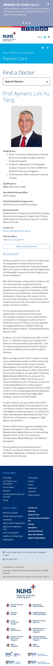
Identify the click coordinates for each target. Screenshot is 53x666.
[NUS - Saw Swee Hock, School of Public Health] (39, 662)
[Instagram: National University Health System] (37, 29)
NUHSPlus (32, 491)
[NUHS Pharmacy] (39, 646)
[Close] (48, 4)
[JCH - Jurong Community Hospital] (17, 622)
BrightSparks (8, 539)
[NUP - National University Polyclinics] (39, 622)
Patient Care (15, 53)
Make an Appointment (26, 246)
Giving (5, 500)
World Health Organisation (14, 523)
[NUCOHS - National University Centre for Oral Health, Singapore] (39, 638)
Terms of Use (33, 514)
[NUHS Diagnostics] (17, 646)
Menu (40, 37)
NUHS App (7, 478)
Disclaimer (32, 527)
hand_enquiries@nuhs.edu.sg (16, 231)
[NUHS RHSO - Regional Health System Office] (17, 654)
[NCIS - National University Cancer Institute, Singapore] (39, 630)
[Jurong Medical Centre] (17, 630)
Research (7, 491)
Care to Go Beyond (10, 532)
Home (5, 53)
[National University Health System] (10, 37)
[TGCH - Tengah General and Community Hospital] (39, 614)
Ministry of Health (10, 513)
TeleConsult (33, 478)
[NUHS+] (46, 29)
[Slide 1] (26, 23)
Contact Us (32, 508)
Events (30, 484)
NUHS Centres (34, 495)
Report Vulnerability (36, 538)
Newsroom (32, 488)
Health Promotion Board (13, 516)
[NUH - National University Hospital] (17, 606)
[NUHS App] (23, 29)
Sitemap (31, 511)
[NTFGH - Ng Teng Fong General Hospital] (39, 606)
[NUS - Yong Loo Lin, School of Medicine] (39, 654)
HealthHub (7, 519)
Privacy (31, 524)
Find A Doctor (8, 487)
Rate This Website (35, 534)
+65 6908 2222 (11, 559)
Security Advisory (35, 531)
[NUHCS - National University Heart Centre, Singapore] (17, 638)
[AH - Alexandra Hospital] (17, 614)
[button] (42, 47)
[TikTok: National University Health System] (42, 29)
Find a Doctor (28, 53)
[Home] (26, 591)
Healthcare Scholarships (13, 536)
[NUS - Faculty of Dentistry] (17, 662)
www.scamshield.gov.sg (14, 14)
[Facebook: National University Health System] (28, 29)
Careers (31, 481)
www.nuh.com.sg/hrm (13, 239)
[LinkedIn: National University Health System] (32, 29)
